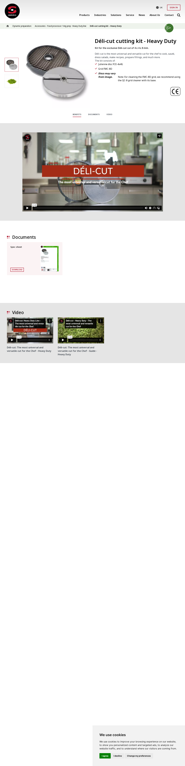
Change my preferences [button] (139, 756)
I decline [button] (118, 756)
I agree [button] (105, 756)
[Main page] (12, 11)
